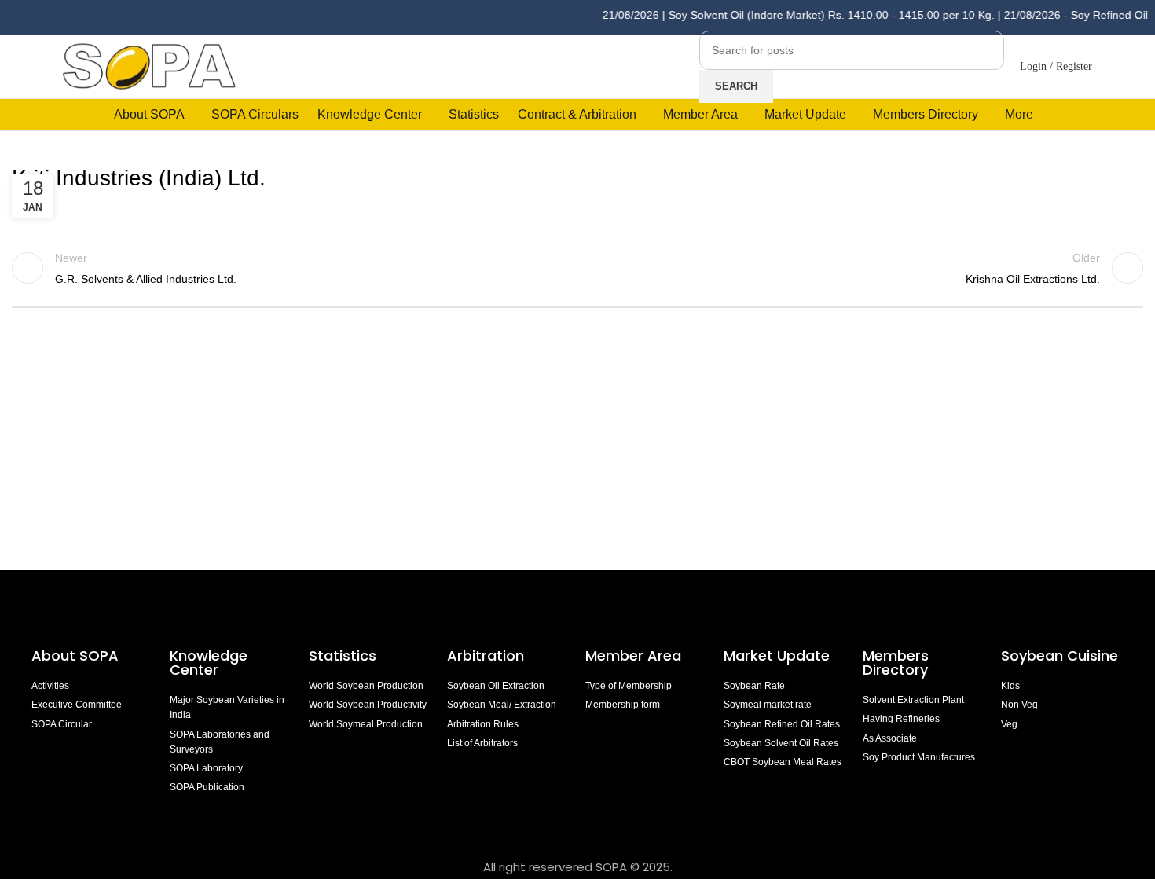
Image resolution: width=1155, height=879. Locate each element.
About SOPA (78, 655)
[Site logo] (149, 65)
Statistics (342, 655)
